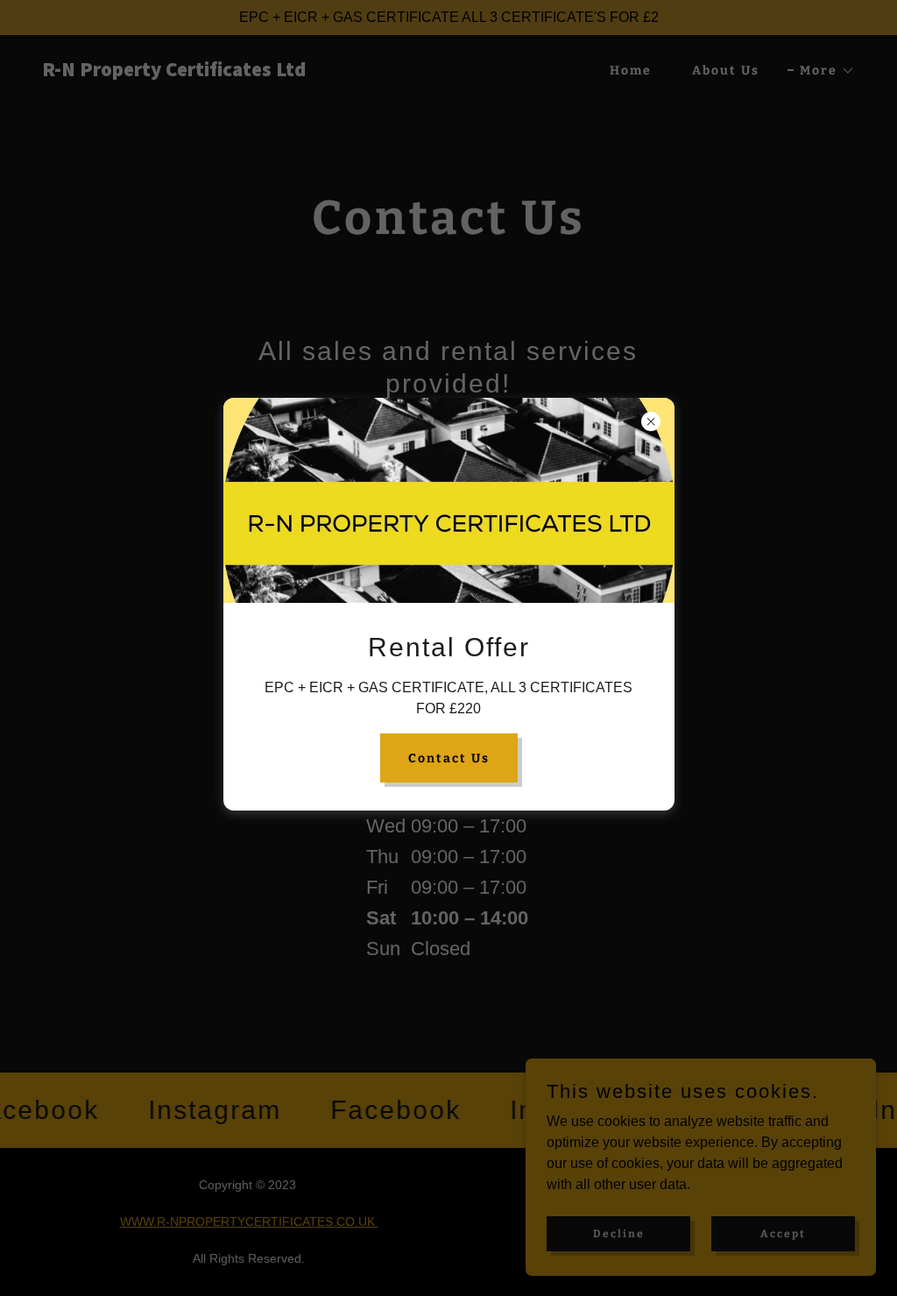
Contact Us (449, 758)
